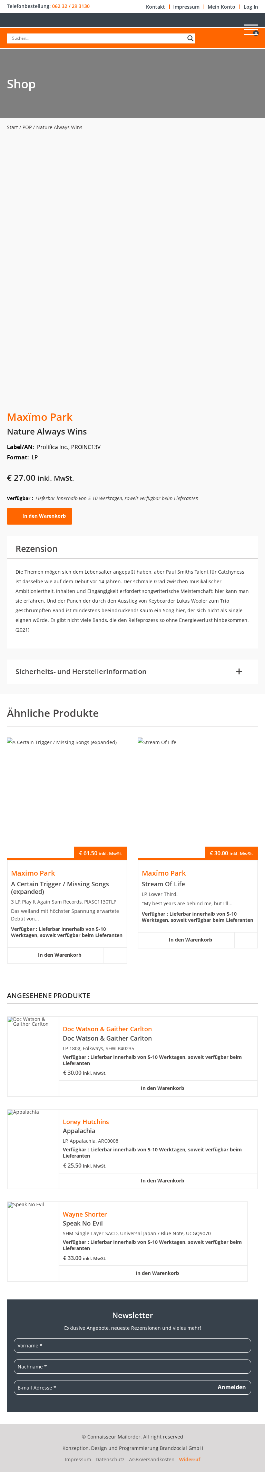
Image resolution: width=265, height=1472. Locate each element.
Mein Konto (221, 6)
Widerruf (189, 1459)
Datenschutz (110, 1459)
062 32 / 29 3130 (71, 6)
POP (27, 127)
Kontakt (155, 6)
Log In (251, 6)
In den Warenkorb (44, 516)
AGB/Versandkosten (152, 1459)
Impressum (186, 6)
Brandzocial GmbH (181, 1448)
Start (12, 127)
